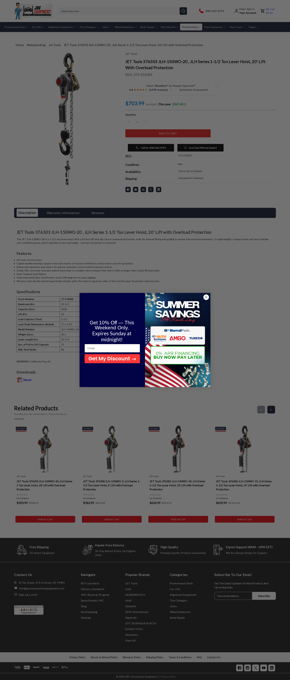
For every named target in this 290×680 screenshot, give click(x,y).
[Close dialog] (206, 297)
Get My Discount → (112, 358)
